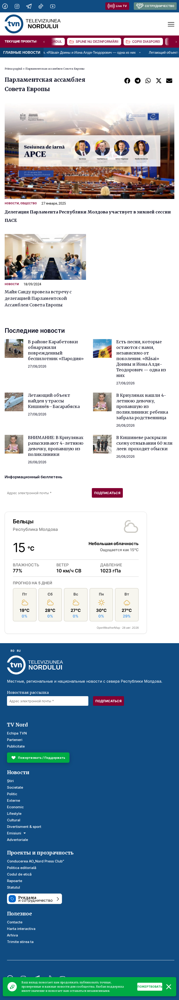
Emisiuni (14, 833)
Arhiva (12, 935)
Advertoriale (17, 839)
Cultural (13, 820)
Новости (12, 203)
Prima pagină (13, 68)
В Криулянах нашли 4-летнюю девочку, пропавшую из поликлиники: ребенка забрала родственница (142, 406)
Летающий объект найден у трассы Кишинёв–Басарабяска (54, 401)
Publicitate (16, 746)
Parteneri (14, 740)
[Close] (168, 986)
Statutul (13, 887)
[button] (127, 80)
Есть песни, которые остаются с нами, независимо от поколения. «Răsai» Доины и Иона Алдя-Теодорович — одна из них (141, 358)
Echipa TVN (17, 733)
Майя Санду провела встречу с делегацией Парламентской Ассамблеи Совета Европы (38, 298)
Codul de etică (19, 874)
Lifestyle (14, 813)
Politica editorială (21, 867)
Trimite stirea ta (20, 942)
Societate (15, 787)
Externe (13, 800)
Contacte (14, 922)
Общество (28, 203)
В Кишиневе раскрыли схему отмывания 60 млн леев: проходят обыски (144, 443)
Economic (15, 807)
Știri (10, 781)
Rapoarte (14, 881)
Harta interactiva (21, 928)
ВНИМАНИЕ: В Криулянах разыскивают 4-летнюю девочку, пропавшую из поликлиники (55, 446)
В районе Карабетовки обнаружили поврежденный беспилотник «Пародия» (56, 350)
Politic (12, 794)
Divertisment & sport (24, 826)
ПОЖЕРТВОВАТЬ (149, 986)
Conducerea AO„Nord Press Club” (35, 861)
